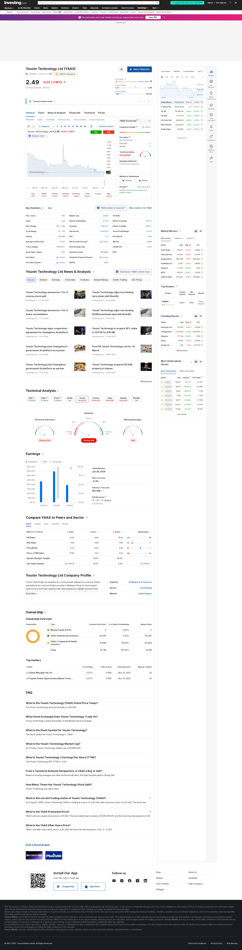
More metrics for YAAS (140, 208)
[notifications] (230, 2)
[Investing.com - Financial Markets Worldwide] (15, 3)
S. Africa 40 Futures (169, 107)
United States (145, 593)
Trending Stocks (170, 316)
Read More (31, 593)
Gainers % (178, 238)
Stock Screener (127, 8)
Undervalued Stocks (164, 12)
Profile (40, 120)
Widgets (160, 889)
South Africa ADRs (82, 12)
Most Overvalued (187, 371)
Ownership (50, 120)
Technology (146, 588)
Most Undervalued (168, 371)
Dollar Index (166, 129)
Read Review (201, 302)
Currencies (165, 71)
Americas (94, 12)
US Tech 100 (166, 120)
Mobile (159, 878)
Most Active (166, 238)
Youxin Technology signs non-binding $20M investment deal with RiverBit (112, 312)
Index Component (97, 120)
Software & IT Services (140, 582)
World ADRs (68, 12)
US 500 (164, 116)
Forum (101, 112)
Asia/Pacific (124, 12)
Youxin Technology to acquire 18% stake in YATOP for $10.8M (114, 330)
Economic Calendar (110, 8)
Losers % (190, 238)
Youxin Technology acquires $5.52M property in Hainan (112, 366)
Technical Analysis (41, 391)
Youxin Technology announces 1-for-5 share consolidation (47, 312)
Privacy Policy (216, 943)
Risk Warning (232, 943)
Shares (9, 12)
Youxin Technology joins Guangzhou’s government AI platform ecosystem (47, 348)
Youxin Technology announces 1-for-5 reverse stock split (47, 294)
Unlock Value (143, 82)
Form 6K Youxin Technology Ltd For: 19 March (113, 348)
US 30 (163, 111)
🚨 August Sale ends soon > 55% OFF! (187, 3)
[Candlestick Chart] (28, 126)
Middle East (113, 12)
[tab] (32, 399)
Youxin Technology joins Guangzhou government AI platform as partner (46, 366)
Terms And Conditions (197, 943)
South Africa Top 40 (169, 102)
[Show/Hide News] (91, 126)
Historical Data (64, 120)
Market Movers (169, 231)
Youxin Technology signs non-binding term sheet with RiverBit (112, 294)
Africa (133, 12)
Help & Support (196, 884)
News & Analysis (57, 112)
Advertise (193, 878)
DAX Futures (166, 125)
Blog (158, 872)
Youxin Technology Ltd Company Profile (58, 575)
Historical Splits (80, 120)
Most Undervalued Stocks (171, 362)
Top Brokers (167, 286)
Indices (177, 71)
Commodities (188, 71)
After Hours (46, 12)
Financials (74, 112)
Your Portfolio (162, 884)
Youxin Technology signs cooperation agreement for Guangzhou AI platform (47, 330)
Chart (41, 112)
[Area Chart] (33, 126)
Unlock (71, 563)
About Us (193, 872)
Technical (89, 112)
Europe (103, 12)
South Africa (35, 12)
